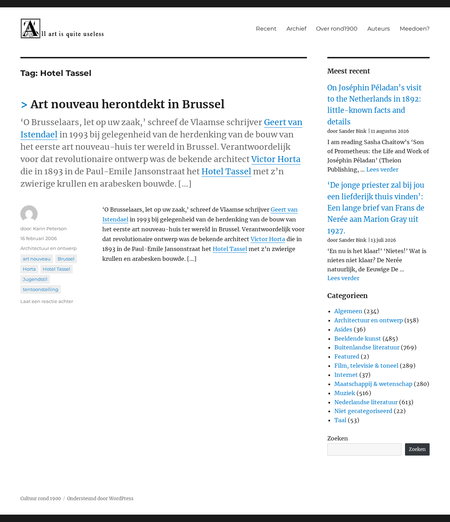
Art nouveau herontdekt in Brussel (128, 104)
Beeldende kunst (357, 338)
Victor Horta (276, 159)
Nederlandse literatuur (366, 402)
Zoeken (337, 438)
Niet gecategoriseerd (363, 410)
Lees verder (382, 169)
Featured (346, 356)
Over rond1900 (337, 28)
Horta (29, 269)
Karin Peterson (50, 228)
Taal (340, 420)
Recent (266, 28)
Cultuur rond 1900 (40, 499)
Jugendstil (35, 279)
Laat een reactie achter (46, 301)
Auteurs (378, 28)
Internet (346, 374)
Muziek (344, 393)
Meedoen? (415, 28)
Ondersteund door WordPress (100, 499)
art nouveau (37, 259)
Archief (296, 28)
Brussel (66, 259)
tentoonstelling (40, 289)
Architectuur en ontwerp (48, 248)
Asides (343, 329)
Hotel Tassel (226, 171)
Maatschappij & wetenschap (373, 383)
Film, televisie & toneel (366, 365)
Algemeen (348, 311)
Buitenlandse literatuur (366, 347)
